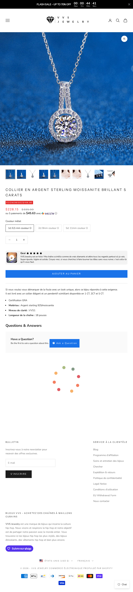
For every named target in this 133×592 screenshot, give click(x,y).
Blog (95, 449)
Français (84, 561)
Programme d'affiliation (105, 455)
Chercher (98, 466)
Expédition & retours (104, 472)
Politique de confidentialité (107, 478)
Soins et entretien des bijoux (108, 461)
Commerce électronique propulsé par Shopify (81, 568)
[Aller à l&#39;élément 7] (77, 174)
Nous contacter (101, 501)
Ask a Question (66, 343)
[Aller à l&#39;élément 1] (10, 174)
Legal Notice (100, 483)
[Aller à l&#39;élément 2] (21, 174)
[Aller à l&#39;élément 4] (43, 174)
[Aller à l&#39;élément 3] (32, 174)
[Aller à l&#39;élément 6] (66, 174)
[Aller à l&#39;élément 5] (55, 174)
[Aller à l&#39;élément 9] (99, 174)
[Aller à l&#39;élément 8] (88, 174)
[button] (66, 213)
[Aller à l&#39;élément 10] (110, 174)
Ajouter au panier (66, 273)
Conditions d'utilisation (105, 489)
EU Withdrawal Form (104, 495)
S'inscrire (19, 474)
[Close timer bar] (129, 4)
